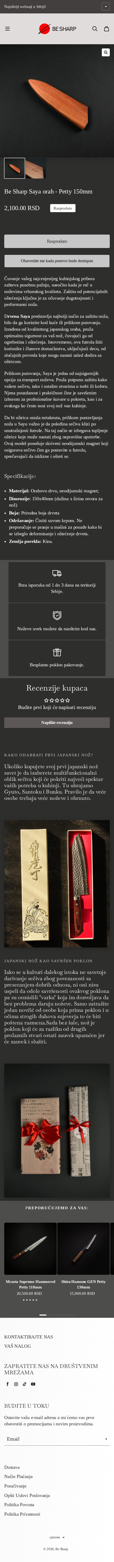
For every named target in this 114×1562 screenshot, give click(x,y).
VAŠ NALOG (17, 1346)
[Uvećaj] (106, 52)
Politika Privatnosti (22, 1514)
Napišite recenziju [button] (56, 722)
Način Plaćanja (18, 1476)
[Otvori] (106, 7)
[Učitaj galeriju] (14, 168)
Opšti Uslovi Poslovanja (27, 1495)
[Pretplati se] (106, 1439)
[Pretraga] (95, 29)
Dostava (12, 1467)
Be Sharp (61, 1549)
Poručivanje (15, 1486)
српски (55, 1537)
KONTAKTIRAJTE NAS (28, 1337)
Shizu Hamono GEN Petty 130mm (83, 1284)
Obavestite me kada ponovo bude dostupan (57, 261)
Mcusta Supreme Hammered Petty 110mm (30, 1284)
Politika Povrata (19, 1504)
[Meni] (7, 29)
